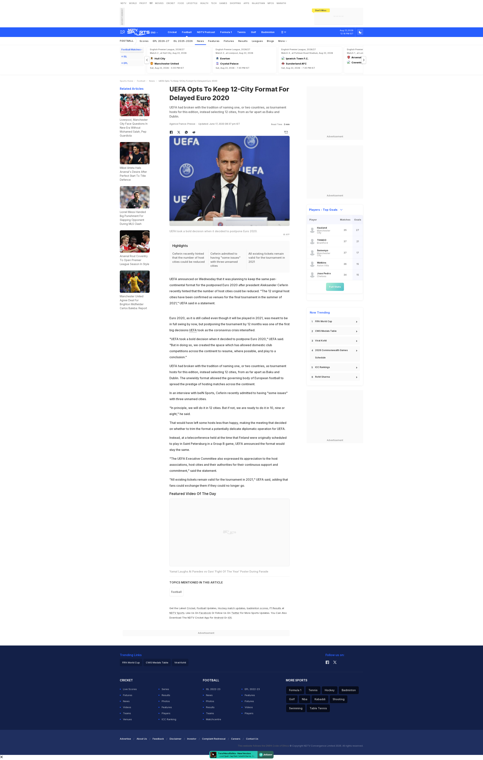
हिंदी (151, 3)
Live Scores (130, 689)
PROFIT (143, 3)
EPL (126, 63)
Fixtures (229, 40)
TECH (214, 3)
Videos (127, 707)
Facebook (205, 612)
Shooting (339, 699)
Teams (127, 713)
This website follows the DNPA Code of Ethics (264, 745)
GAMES (223, 3)
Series (165, 689)
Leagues (257, 40)
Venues (127, 719)
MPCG (271, 3)
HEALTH (204, 3)
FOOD (181, 3)
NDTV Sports (177, 612)
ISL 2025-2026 (183, 40)
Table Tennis (318, 708)
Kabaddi (320, 699)
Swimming (295, 708)
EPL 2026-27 (161, 40)
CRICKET (170, 3)
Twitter (235, 612)
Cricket (172, 32)
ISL (125, 56)
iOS (230, 617)
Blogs (270, 40)
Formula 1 (226, 32)
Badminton (268, 32)
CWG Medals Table (326, 331)
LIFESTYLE (192, 3)
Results (243, 40)
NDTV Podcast (206, 32)
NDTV (123, 3)
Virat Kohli (321, 340)
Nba (304, 699)
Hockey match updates (231, 608)
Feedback (158, 738)
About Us (142, 738)
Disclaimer (176, 738)
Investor (191, 738)
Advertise (125, 738)
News (200, 40)
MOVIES (159, 3)
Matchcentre (213, 719)
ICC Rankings (322, 367)
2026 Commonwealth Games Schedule (331, 354)
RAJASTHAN (258, 3)
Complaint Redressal (213, 738)
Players (166, 713)
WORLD (133, 3)
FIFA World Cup (323, 321)
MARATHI (281, 3)
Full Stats (335, 286)
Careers (235, 738)
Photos (166, 701)
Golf (253, 32)
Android (218, 617)
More (282, 40)
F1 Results (276, 608)
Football (187, 32)
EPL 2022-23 (252, 689)
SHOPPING (235, 3)
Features (214, 40)
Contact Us (252, 738)
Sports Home (126, 81)
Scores (144, 40)
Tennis (241, 32)
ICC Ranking (169, 719)
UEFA (193, 330)
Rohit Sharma (322, 376)
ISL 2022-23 (213, 689)
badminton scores (257, 608)
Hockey (330, 690)
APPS (246, 3)
